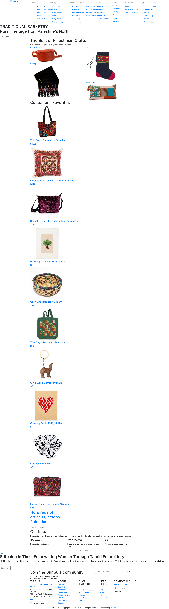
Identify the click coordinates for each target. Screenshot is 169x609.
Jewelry (82, 595)
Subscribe (118, 591)
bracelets (100, 12)
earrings (100, 9)
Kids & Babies (84, 598)
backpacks (76, 16)
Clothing (82, 587)
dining (115, 12)
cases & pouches (92, 16)
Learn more (84, 550)
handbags (75, 6)
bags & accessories (77, 3)
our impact (38, 12)
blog (45, 6)
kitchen (116, 15)
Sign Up (153, 2)
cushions (116, 9)
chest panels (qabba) (59, 22)
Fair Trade (61, 598)
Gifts (81, 600)
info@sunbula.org (120, 584)
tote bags (75, 9)
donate (46, 12)
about (34, 3)
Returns (103, 592)
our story (37, 6)
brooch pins (101, 16)
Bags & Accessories (86, 590)
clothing (53, 3)
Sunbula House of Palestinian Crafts (41, 585)
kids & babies (128, 3)
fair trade (37, 22)
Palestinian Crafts (64, 595)
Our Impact (62, 590)
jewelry (97, 3)
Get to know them (38, 527)
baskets (116, 21)
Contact (103, 587)
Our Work (61, 587)
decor (115, 18)
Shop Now (5, 36)
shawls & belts (56, 12)
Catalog (103, 595)
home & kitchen (114, 4)
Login (146, 2)
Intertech (114, 608)
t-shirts (54, 9)
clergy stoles (56, 19)
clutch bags (76, 19)
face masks (55, 6)
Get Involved (62, 600)
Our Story (61, 584)
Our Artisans (63, 592)
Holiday (82, 603)
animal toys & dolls (131, 9)
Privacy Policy (105, 598)
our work (37, 9)
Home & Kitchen (85, 592)
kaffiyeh (54, 16)
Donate (61, 603)
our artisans (38, 16)
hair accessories (103, 19)
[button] (40, 12)
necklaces (100, 6)
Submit (129, 571)
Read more (5, 568)
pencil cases (76, 22)
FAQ (101, 590)
